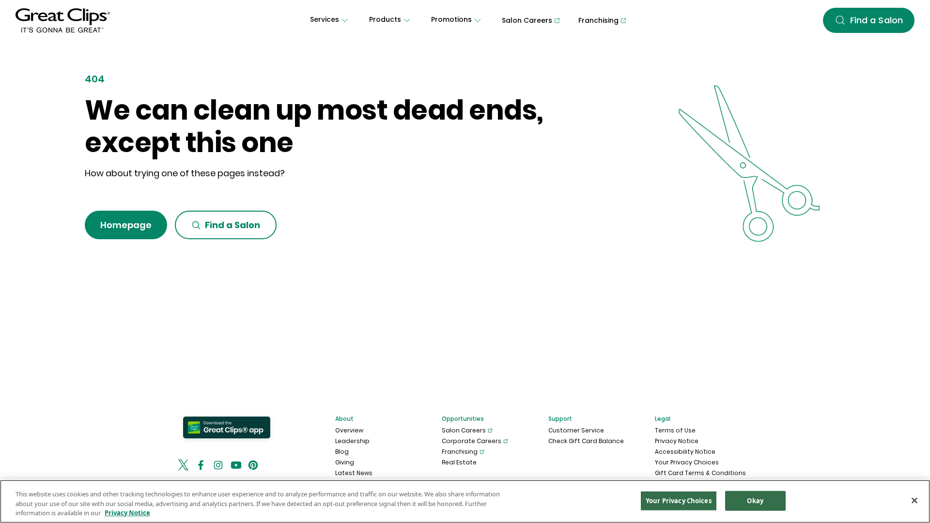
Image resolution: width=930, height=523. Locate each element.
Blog (342, 451)
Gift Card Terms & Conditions (700, 473)
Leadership (352, 441)
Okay (755, 500)
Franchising (460, 451)
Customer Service (576, 430)
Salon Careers (464, 430)
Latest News (353, 473)
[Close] (914, 500)
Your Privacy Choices (687, 462)
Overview (349, 430)
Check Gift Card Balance (586, 441)
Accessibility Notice (685, 451)
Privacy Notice (676, 441)
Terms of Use (675, 430)
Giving (344, 462)
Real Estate (459, 462)
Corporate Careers (471, 441)
